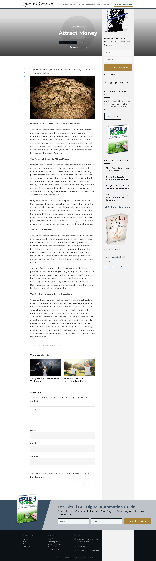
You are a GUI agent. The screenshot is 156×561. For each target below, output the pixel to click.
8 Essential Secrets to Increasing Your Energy (79, 371)
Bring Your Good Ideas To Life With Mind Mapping (118, 187)
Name (33, 430)
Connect (26, 549)
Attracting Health (118, 257)
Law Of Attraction (68, 42)
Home (25, 539)
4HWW (107, 257)
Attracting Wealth (111, 262)
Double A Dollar (123, 267)
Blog (24, 541)
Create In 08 (109, 267)
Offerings (26, 546)
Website (34, 456)
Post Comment (84, 484)
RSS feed (86, 69)
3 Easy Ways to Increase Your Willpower (45, 371)
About (25, 544)
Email (33, 443)
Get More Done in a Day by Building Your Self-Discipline (118, 197)
